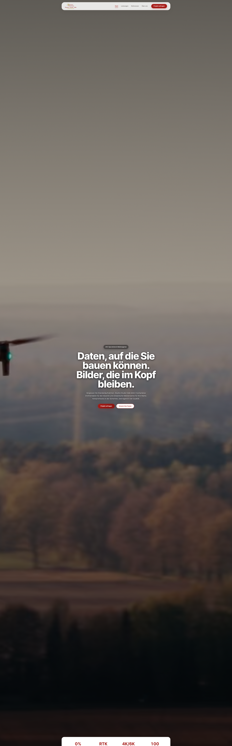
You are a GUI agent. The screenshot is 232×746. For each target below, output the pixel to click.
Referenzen (135, 6)
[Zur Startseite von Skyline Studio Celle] (70, 6)
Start (116, 6)
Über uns (145, 6)
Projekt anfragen (159, 6)
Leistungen (124, 6)
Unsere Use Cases (125, 406)
